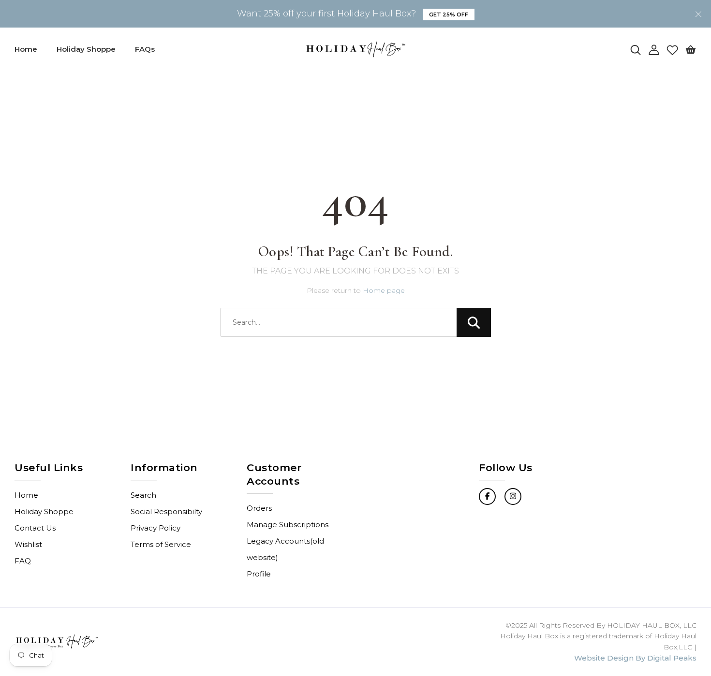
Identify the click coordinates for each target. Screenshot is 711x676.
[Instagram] (512, 496)
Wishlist (28, 544)
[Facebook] (487, 496)
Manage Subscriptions (287, 524)
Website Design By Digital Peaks (635, 657)
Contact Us (35, 527)
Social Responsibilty (166, 511)
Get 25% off (448, 14)
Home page (384, 290)
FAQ (23, 560)
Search (143, 495)
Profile (259, 573)
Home (26, 49)
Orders (259, 508)
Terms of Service (161, 544)
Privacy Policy (155, 527)
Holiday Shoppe (86, 49)
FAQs (145, 49)
